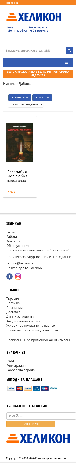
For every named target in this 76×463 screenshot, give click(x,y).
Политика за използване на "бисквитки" (37, 250)
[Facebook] (9, 276)
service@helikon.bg (20, 263)
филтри (43, 97)
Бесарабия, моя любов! (17, 173)
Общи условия (17, 245)
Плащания (14, 307)
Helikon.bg (12, 2)
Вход (10, 361)
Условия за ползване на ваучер (30, 325)
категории (21, 97)
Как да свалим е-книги (23, 321)
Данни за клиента (20, 316)
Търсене (12, 298)
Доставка (13, 312)
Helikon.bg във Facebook (24, 268)
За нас (11, 232)
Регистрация (16, 365)
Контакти (13, 241)
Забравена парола (20, 370)
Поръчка (13, 303)
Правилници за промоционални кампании (39, 340)
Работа (11, 236)
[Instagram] (18, 276)
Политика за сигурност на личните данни (38, 256)
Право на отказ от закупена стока (32, 330)
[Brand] (33, 13)
